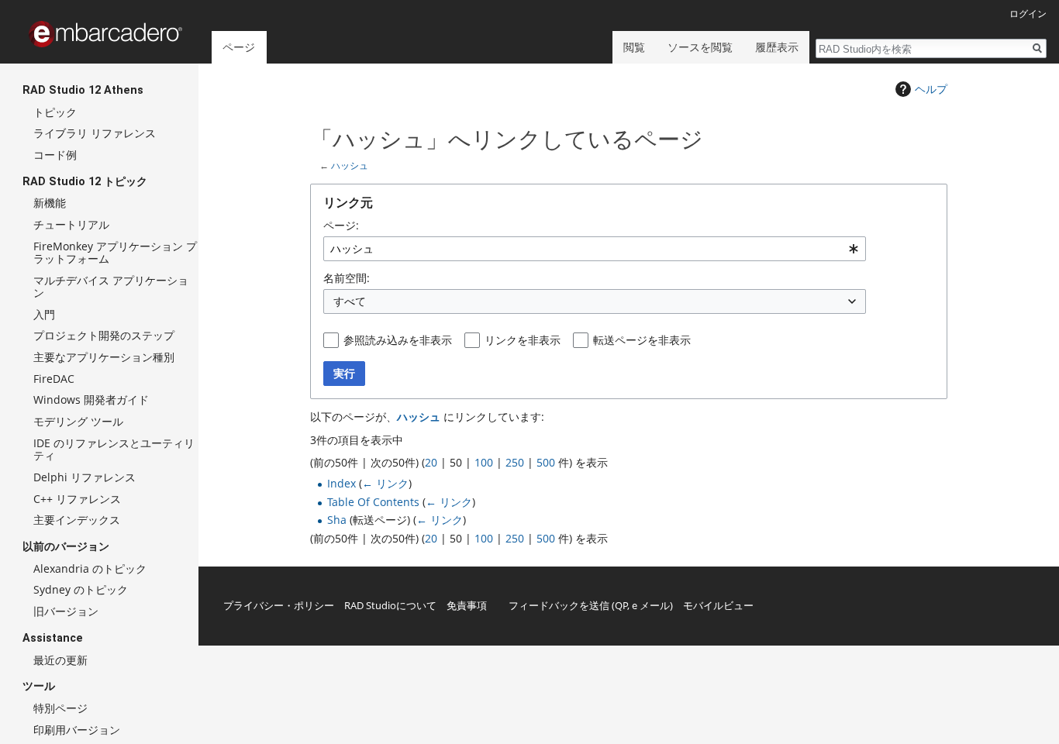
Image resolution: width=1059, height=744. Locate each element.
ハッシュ (349, 165)
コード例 (55, 154)
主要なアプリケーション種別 (103, 357)
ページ (238, 47)
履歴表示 (777, 47)
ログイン (1028, 13)
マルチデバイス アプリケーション (110, 286)
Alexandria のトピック (90, 568)
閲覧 (634, 47)
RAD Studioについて (390, 605)
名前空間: (346, 277)
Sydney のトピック (80, 589)
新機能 (49, 202)
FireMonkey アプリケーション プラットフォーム (115, 252)
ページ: (341, 225)
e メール (651, 605)
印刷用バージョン (76, 729)
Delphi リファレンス (84, 477)
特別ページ (60, 708)
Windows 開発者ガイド (91, 399)
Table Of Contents (373, 501)
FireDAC (53, 378)
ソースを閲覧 (700, 47)
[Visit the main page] (105, 34)
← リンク (385, 483)
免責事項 (467, 605)
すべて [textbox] (349, 301)
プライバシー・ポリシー (278, 605)
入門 (44, 314)
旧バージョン (65, 611)
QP (621, 605)
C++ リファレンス (77, 498)
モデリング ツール (78, 421)
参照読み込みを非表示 (397, 339)
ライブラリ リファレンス (94, 133)
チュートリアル (71, 224)
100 (483, 462)
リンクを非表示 (523, 339)
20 (431, 462)
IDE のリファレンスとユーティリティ (114, 449)
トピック (55, 112)
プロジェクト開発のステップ (103, 335)
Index (341, 483)
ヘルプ (931, 88)
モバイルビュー (718, 605)
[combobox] (594, 248)
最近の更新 (60, 660)
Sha (337, 519)
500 (545, 462)
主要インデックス (76, 519)
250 (514, 462)
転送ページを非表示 (642, 339)
